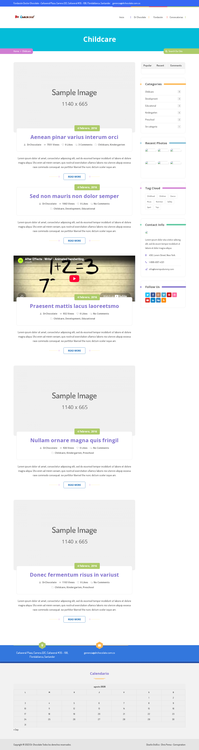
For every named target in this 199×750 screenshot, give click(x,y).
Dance (172, 196)
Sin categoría (151, 126)
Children (162, 196)
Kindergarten (117, 144)
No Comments (102, 203)
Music (149, 201)
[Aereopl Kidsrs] (150, 166)
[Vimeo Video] (175, 153)
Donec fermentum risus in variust (74, 574)
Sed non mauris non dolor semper (74, 196)
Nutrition (159, 201)
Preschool (88, 452)
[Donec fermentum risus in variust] (74, 535)
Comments (176, 65)
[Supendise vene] (175, 166)
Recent (160, 65)
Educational (88, 208)
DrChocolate (34, 144)
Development (73, 208)
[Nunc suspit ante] (163, 166)
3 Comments (85, 144)
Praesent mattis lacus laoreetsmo (74, 306)
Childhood (151, 196)
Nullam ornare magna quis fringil (74, 440)
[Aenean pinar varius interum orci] (74, 97)
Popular (147, 65)
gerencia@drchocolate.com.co (126, 3)
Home (16, 51)
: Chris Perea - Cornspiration (172, 744)
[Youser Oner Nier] (150, 153)
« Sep (16, 729)
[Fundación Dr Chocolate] (24, 16)
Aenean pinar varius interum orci (74, 137)
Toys (157, 207)
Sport (149, 207)
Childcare (103, 144)
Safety (169, 201)
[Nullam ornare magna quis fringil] (74, 401)
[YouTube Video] (163, 153)
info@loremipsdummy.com (161, 269)
